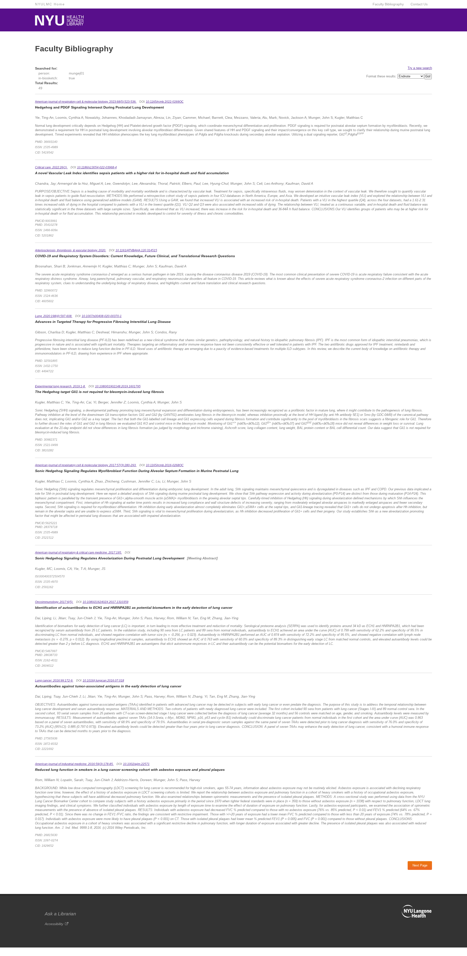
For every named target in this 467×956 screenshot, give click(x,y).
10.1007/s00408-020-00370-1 (102, 316)
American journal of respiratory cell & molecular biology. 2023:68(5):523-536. (85, 101)
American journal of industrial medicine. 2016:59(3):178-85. (74, 764)
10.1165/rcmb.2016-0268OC (165, 465)
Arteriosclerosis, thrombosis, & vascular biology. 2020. (70, 250)
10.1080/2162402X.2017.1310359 (105, 602)
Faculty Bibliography (388, 4)
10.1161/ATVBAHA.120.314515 (136, 250)
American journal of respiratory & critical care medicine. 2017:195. (78, 552)
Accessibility (54, 924)
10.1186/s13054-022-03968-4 (97, 167)
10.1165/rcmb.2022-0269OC (165, 101)
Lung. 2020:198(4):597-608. (53, 316)
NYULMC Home (50, 4)
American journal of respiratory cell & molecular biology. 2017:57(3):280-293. (85, 465)
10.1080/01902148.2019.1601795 (118, 386)
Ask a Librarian (60, 913)
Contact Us (419, 4)
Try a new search (420, 68)
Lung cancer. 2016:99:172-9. (54, 680)
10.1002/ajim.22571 (136, 764)
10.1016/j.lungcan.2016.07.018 (103, 680)
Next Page (420, 865)
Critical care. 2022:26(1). (51, 167)
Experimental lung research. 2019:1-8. (60, 386)
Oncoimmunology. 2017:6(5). (54, 602)
